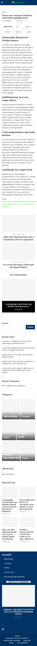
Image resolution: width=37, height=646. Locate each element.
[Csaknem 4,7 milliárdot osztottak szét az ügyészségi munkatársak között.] (18, 596)
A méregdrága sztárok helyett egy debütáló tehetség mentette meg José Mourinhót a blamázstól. (9, 505)
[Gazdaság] (28, 409)
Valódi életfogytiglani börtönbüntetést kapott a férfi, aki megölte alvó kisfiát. (18, 349)
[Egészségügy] (11, 409)
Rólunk (11, 643)
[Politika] (28, 451)
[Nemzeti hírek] (26, 430)
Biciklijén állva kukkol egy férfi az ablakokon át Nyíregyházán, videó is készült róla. (18, 362)
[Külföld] (9, 430)
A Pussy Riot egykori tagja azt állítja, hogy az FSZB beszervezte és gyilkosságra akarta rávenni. (17, 370)
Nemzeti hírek (9, 572)
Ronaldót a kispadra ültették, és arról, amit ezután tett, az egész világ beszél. (27, 534)
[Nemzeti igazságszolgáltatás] (11, 451)
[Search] (35, 3)
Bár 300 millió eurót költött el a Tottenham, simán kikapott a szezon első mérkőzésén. (27, 504)
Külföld (6, 568)
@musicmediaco (8, 474)
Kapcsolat (27, 640)
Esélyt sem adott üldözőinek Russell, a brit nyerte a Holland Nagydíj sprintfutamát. (9, 534)
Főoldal (17, 636)
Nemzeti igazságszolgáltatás (14, 577)
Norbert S (9, 21)
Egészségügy (8, 559)
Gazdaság (7, 563)
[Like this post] (19, 27)
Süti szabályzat (22, 643)
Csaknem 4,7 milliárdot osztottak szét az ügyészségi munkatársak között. (16, 342)
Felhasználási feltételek (11, 640)
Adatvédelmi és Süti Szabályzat (17, 638)
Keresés (5, 323)
